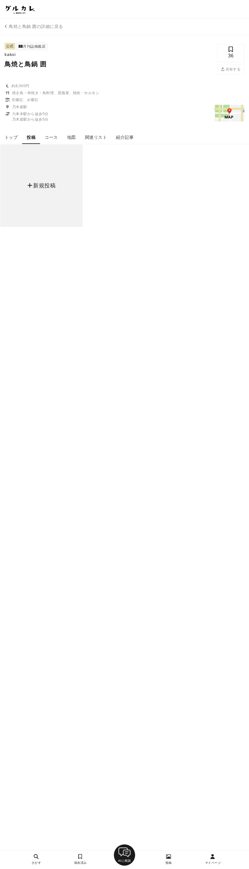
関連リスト (96, 137)
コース (51, 137)
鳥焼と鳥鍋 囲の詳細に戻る (36, 26)
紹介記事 (125, 137)
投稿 (31, 137)
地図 (71, 137)
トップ (11, 137)
